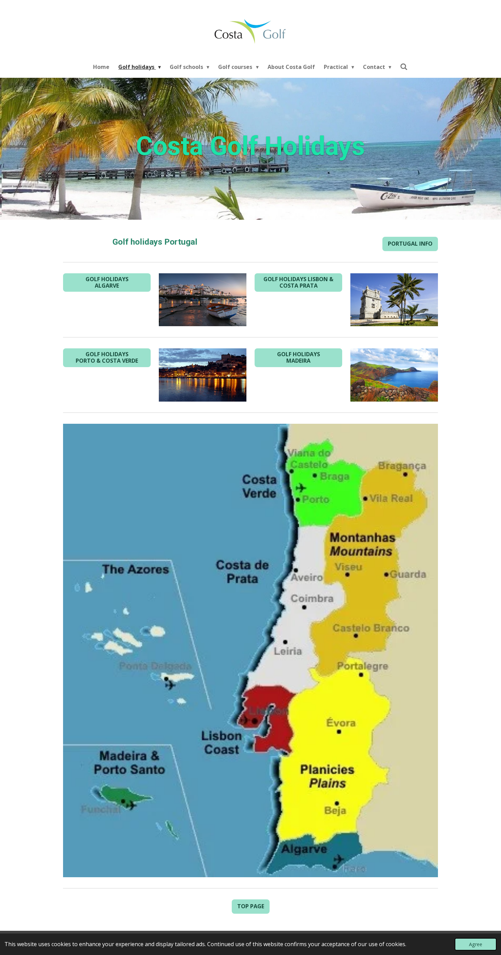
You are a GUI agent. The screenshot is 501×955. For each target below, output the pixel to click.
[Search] (404, 66)
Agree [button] (475, 944)
